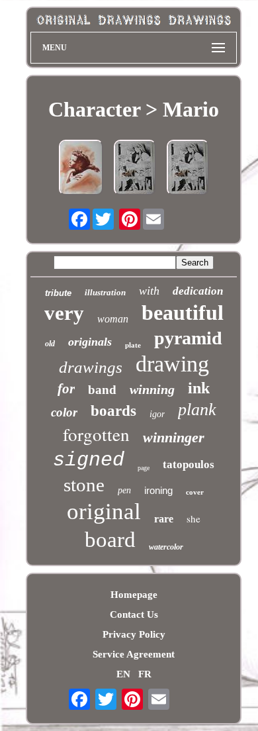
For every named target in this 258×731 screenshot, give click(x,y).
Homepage (133, 594)
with (149, 290)
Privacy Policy (134, 634)
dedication (198, 291)
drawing (172, 364)
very (64, 312)
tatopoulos (188, 464)
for (66, 389)
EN (123, 674)
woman (112, 318)
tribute (58, 293)
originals (90, 341)
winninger (173, 437)
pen (124, 490)
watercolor (166, 547)
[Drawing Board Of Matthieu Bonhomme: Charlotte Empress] (81, 169)
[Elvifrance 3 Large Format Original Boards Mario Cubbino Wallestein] (135, 169)
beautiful (183, 312)
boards (113, 411)
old (50, 343)
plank (197, 409)
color (64, 412)
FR (144, 674)
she (193, 518)
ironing (158, 490)
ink (199, 388)
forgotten (96, 434)
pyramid (188, 338)
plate (133, 345)
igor (157, 414)
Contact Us (134, 614)
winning (152, 389)
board (110, 540)
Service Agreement (134, 654)
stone (84, 484)
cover (195, 492)
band (102, 390)
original (104, 511)
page (144, 467)
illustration (105, 292)
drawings (90, 367)
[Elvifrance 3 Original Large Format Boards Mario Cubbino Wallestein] (188, 169)
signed (88, 460)
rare (163, 518)
